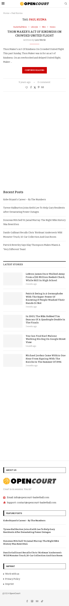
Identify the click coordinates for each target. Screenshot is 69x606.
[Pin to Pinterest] (39, 87)
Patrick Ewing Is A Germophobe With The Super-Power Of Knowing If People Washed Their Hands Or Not (45, 298)
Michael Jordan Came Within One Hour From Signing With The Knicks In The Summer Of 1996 (45, 358)
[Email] (37, 601)
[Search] (65, 3)
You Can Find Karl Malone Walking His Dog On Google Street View (45, 339)
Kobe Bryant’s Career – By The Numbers (24, 199)
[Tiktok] (42, 601)
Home (6, 13)
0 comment (44, 82)
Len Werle (40, 40)
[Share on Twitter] (35, 87)
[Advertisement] (34, 145)
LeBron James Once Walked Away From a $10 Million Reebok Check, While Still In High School (45, 277)
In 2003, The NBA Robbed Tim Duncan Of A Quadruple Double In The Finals (45, 319)
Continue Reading (34, 70)
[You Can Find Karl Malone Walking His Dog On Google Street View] (12, 341)
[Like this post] (27, 87)
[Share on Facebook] (31, 87)
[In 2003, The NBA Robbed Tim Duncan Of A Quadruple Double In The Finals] (12, 321)
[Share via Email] (42, 87)
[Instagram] (32, 601)
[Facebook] (27, 601)
